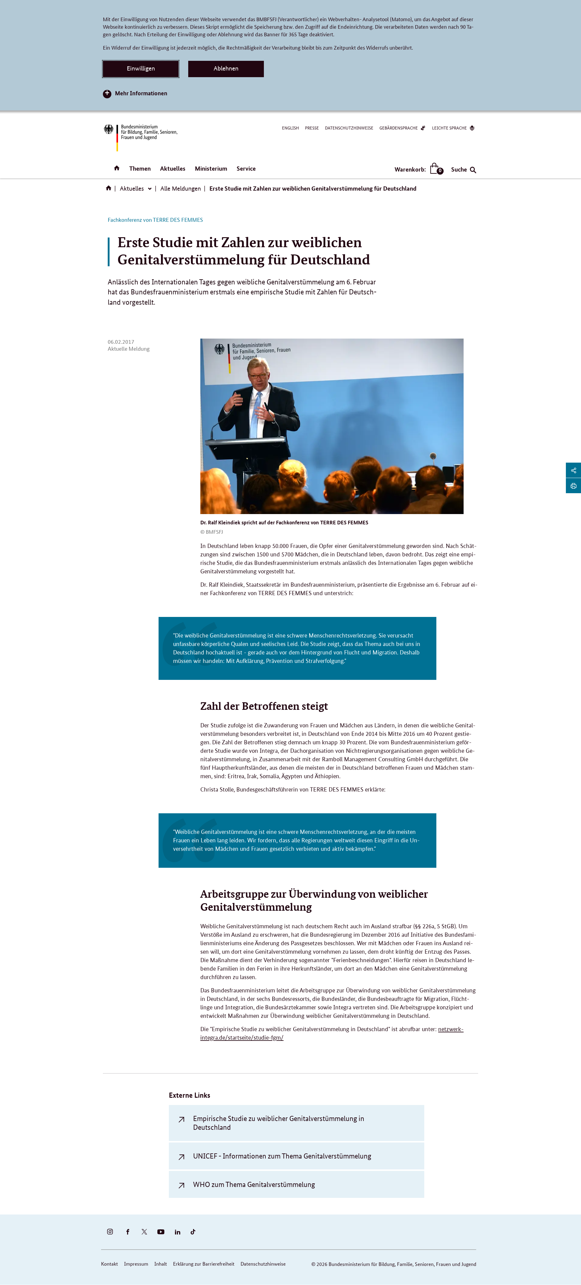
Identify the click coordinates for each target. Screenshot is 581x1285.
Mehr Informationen (141, 93)
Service (246, 168)
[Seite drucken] (573, 485)
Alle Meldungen (180, 188)
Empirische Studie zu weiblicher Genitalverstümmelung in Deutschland (278, 1123)
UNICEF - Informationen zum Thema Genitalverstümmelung (282, 1156)
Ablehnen (226, 68)
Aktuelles (172, 168)
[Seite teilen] (573, 470)
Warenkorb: (418, 170)
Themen (140, 168)
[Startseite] (109, 190)
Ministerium (211, 168)
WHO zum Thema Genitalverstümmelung (254, 1184)
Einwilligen (141, 68)
